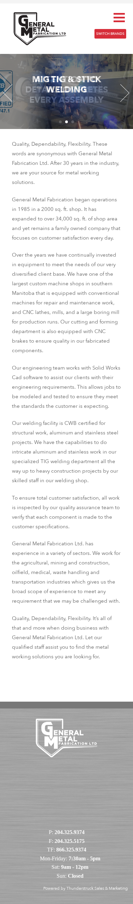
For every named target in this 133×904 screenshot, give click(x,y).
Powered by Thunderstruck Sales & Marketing (85, 888)
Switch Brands (110, 33)
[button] (119, 17)
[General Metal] (39, 28)
